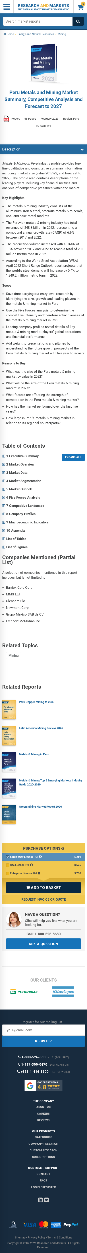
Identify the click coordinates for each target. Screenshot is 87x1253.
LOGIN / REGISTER (43, 1187)
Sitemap (20, 1237)
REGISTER (43, 1041)
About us (43, 1107)
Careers (43, 1113)
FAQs (43, 1180)
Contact (43, 1174)
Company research (43, 1143)
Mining (13, 656)
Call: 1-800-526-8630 (44, 934)
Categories (43, 1137)
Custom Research (44, 1150)
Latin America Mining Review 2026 (41, 728)
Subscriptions (43, 1157)
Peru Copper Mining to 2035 (36, 702)
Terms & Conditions (60, 1237)
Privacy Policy (36, 1237)
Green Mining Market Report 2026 (40, 806)
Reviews (43, 1120)
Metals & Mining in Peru (34, 754)
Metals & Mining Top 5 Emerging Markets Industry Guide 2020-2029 (51, 782)
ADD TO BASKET (43, 887)
